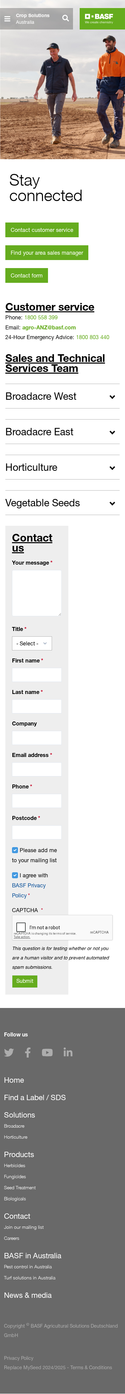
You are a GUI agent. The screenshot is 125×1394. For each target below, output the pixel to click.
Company (24, 723)
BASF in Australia (32, 1255)
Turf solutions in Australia (29, 1277)
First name (26, 660)
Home (14, 1080)
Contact (17, 1216)
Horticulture (31, 467)
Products (19, 1154)
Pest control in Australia (28, 1266)
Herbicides (14, 1165)
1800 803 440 (92, 337)
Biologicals (15, 1198)
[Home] (99, 19)
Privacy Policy (18, 1358)
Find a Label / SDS (35, 1097)
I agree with (30, 885)
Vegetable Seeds (42, 502)
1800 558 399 (41, 317)
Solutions (19, 1115)
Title (17, 629)
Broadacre (14, 1126)
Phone (20, 786)
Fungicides (15, 1176)
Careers (11, 1238)
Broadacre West (40, 396)
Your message (30, 562)
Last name (25, 692)
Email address (30, 755)
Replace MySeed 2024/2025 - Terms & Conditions (58, 1368)
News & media (28, 1295)
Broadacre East (39, 431)
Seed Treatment (20, 1187)
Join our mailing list (24, 1227)
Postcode (24, 818)
